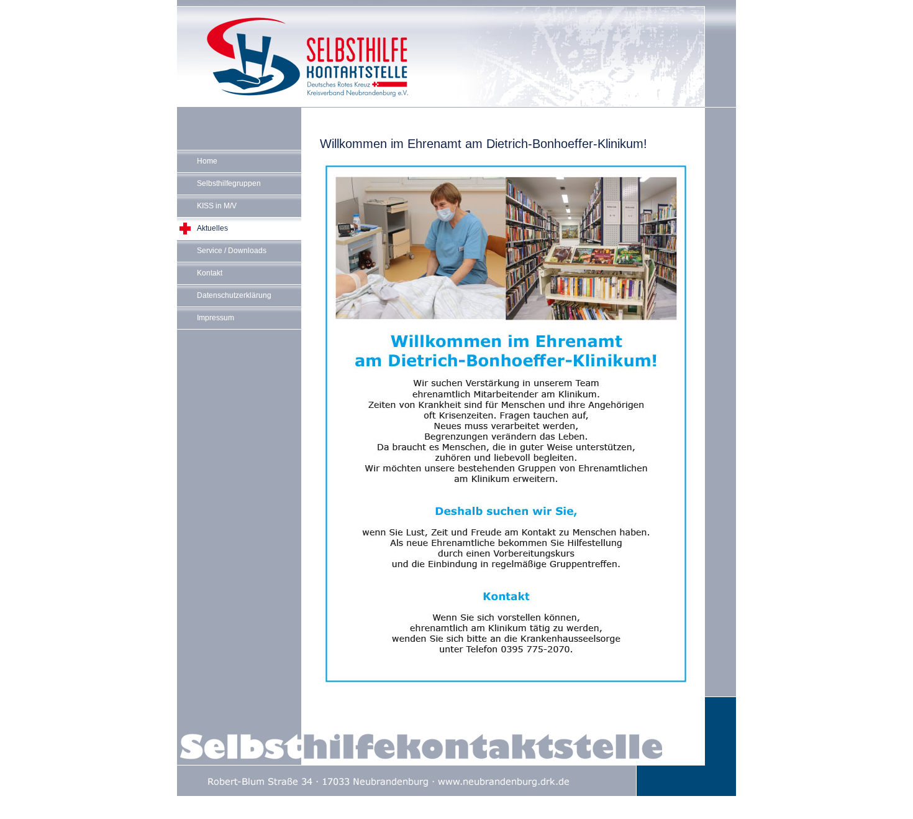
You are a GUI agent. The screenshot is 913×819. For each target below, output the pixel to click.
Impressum (215, 317)
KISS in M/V (217, 205)
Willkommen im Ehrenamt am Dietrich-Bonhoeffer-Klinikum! (483, 143)
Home (207, 161)
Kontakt (209, 273)
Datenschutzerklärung (234, 295)
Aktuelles (212, 228)
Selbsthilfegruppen (229, 183)
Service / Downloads (231, 250)
